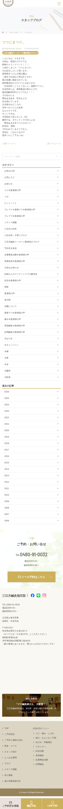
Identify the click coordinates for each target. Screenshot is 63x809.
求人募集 (8, 775)
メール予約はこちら (33, 576)
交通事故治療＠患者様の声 (16, 254)
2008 (6, 508)
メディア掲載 (10, 222)
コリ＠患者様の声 (12, 190)
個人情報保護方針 (12, 781)
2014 (6, 469)
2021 (6, 424)
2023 (6, 411)
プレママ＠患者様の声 (14, 216)
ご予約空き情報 (10, 806)
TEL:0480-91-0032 (11, 604)
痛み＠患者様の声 (12, 319)
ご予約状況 (9, 734)
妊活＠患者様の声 (12, 280)
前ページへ (10, 143)
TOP (6, 728)
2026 (6, 392)
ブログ (7, 763)
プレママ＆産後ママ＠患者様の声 (19, 209)
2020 (6, 430)
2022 (6, 417)
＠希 (6, 358)
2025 (6, 398)
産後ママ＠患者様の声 (14, 313)
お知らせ (8, 184)
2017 (6, 450)
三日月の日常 (10, 229)
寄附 (6, 287)
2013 (6, 475)
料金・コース (10, 746)
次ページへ (53, 143)
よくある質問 (10, 757)
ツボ (6, 196)
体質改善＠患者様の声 (14, 261)
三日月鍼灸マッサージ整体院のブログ (20, 53)
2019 (6, 437)
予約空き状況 (10, 248)
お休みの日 (9, 171)
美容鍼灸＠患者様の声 (14, 325)
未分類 (7, 300)
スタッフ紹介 (10, 752)
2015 (6, 462)
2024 (6, 404)
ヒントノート (10, 203)
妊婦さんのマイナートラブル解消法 (20, 274)
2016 (6, 456)
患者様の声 (9, 293)
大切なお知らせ (11, 267)
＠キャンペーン (11, 345)
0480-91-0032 (33, 554)
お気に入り (9, 177)
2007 (6, 514)
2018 (6, 443)
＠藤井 (7, 371)
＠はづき (8, 338)
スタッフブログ (13, 32)
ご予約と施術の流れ (13, 740)
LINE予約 (52, 805)
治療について (10, 306)
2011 (6, 488)
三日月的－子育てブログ (15, 235)
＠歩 (6, 364)
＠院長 (7, 377)
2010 (6, 495)
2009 (6, 501)
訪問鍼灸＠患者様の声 (14, 332)
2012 (6, 482)
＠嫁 (6, 351)
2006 (6, 520)
